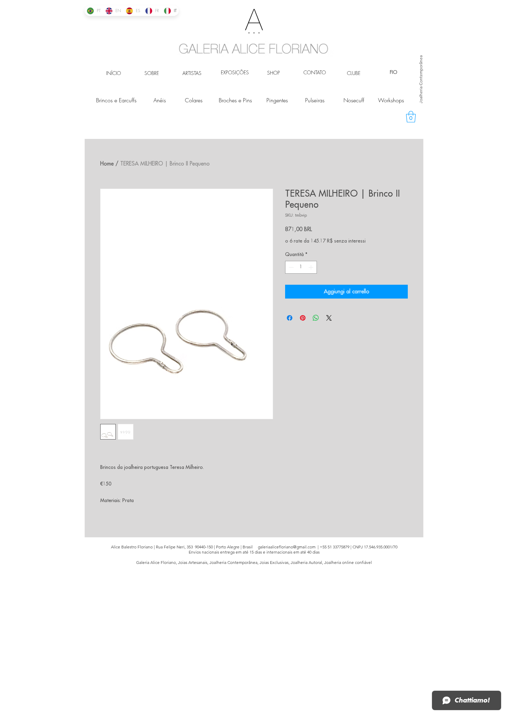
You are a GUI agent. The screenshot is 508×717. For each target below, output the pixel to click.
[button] (411, 116)
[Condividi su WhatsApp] (316, 318)
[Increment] (311, 267)
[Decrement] (290, 267)
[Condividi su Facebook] (289, 318)
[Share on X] (329, 318)
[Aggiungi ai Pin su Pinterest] (303, 318)
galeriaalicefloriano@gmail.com (287, 546)
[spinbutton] (301, 267)
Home (107, 164)
